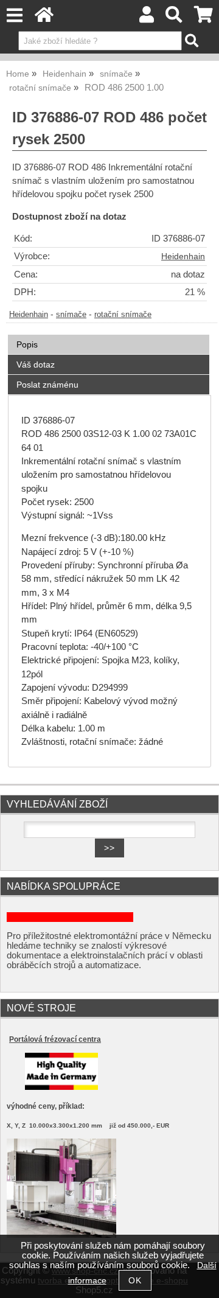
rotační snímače (122, 314)
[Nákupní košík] (203, 18)
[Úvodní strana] (44, 18)
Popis (27, 344)
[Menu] (14, 15)
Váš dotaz (35, 364)
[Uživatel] (146, 18)
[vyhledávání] (174, 18)
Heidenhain (183, 256)
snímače (71, 314)
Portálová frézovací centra (55, 1039)
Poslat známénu (47, 384)
